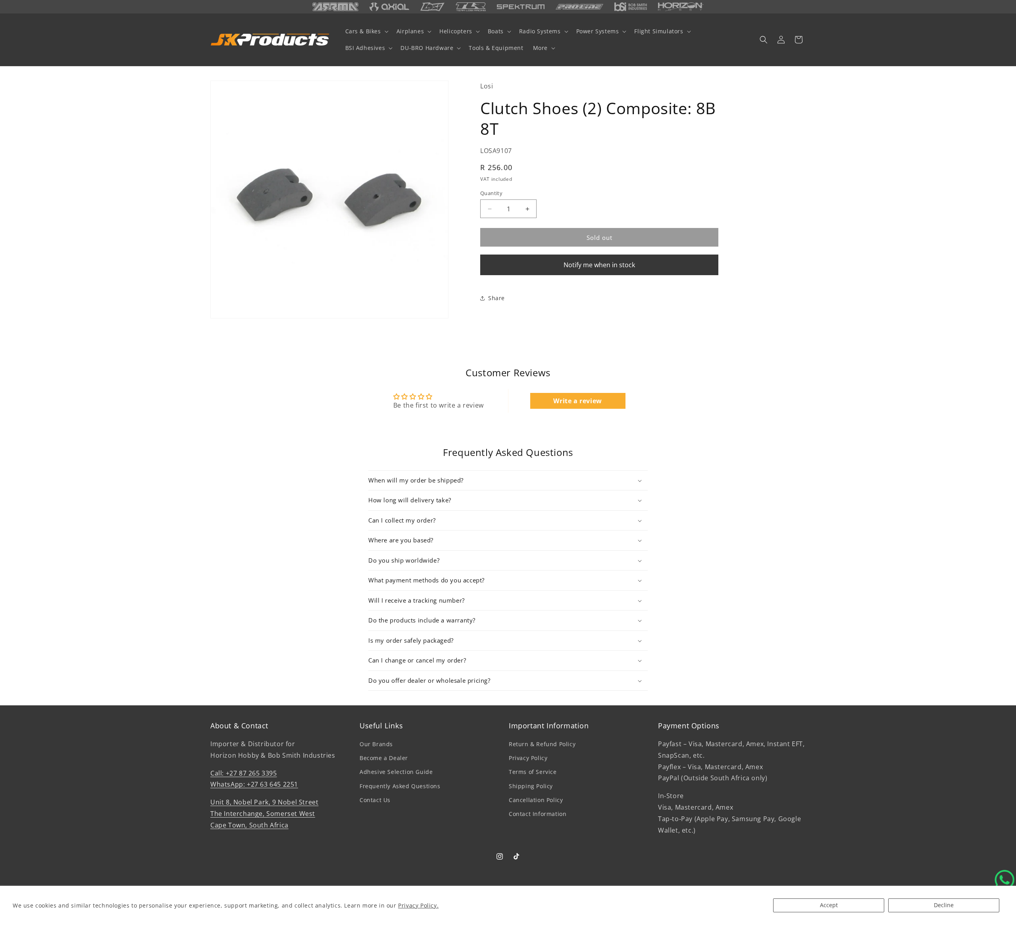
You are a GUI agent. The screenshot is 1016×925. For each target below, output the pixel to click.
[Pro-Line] (579, 7)
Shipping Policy (531, 786)
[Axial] (389, 6)
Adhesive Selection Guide (396, 772)
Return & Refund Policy (542, 744)
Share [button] (496, 298)
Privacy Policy (528, 758)
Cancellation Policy (536, 800)
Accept (829, 905)
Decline (944, 905)
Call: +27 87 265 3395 (243, 773)
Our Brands (376, 744)
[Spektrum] (521, 7)
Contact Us (375, 800)
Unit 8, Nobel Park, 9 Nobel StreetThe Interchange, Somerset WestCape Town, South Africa (264, 813)
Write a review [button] (577, 400)
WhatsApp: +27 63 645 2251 (254, 784)
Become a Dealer (384, 758)
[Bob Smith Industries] (630, 6)
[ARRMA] (335, 6)
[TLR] (471, 6)
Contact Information (537, 814)
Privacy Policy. (418, 905)
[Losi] (432, 6)
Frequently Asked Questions (400, 786)
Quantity (491, 193)
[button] (366, 31)
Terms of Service (533, 772)
